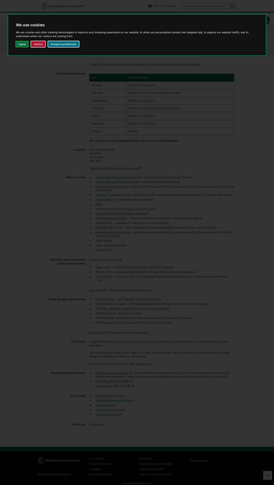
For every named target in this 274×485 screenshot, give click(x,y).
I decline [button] (38, 44)
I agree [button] (22, 44)
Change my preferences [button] (63, 44)
